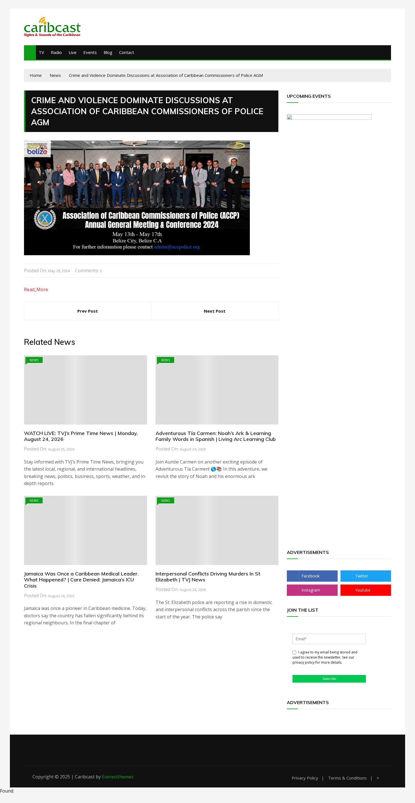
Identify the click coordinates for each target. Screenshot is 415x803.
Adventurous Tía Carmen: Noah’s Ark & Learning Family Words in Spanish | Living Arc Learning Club (216, 436)
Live (73, 52)
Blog (108, 52)
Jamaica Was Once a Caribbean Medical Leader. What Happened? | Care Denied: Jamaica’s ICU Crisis (81, 579)
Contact (126, 52)
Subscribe (329, 678)
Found (6, 791)
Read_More (36, 289)
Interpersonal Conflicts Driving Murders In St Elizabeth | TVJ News (208, 576)
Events (90, 52)
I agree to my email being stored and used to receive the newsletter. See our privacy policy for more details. (324, 657)
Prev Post (87, 311)
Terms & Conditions (347, 778)
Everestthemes (118, 777)
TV (41, 52)
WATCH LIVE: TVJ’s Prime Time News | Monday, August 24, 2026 (81, 436)
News (34, 360)
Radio (56, 52)
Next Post (215, 311)
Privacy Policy (305, 778)
